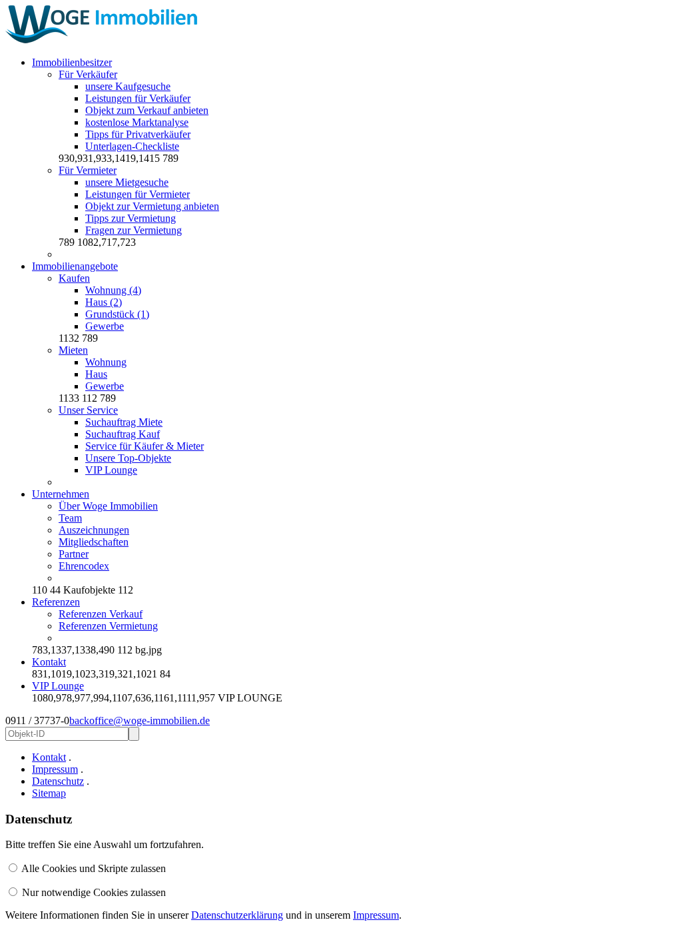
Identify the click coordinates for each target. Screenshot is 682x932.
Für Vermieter (88, 170)
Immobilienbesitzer (72, 62)
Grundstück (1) (117, 314)
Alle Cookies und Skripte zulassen (93, 868)
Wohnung (106, 362)
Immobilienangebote (75, 266)
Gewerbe (104, 326)
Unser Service (88, 410)
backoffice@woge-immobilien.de (139, 720)
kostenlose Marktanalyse (136, 122)
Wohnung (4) (113, 290)
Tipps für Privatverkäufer (137, 134)
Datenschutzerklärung (237, 915)
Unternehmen (60, 494)
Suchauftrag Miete (124, 422)
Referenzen (56, 602)
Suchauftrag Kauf (122, 434)
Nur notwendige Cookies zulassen (94, 892)
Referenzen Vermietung (108, 626)
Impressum (55, 769)
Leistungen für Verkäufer (137, 98)
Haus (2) (103, 302)
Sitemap (49, 793)
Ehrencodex (84, 566)
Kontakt (49, 662)
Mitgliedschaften (94, 542)
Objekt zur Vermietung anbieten (152, 206)
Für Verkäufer (88, 74)
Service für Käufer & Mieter (144, 446)
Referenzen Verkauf (101, 614)
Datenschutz (58, 781)
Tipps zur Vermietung (130, 218)
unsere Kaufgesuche (127, 86)
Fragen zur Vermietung (133, 230)
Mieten (73, 350)
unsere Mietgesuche (127, 182)
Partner (74, 554)
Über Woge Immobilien (108, 506)
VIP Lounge (111, 470)
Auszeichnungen (94, 530)
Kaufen (74, 278)
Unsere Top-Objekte (128, 458)
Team (70, 518)
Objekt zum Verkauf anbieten (146, 110)
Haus (96, 374)
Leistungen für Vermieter (137, 194)
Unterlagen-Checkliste (132, 146)
